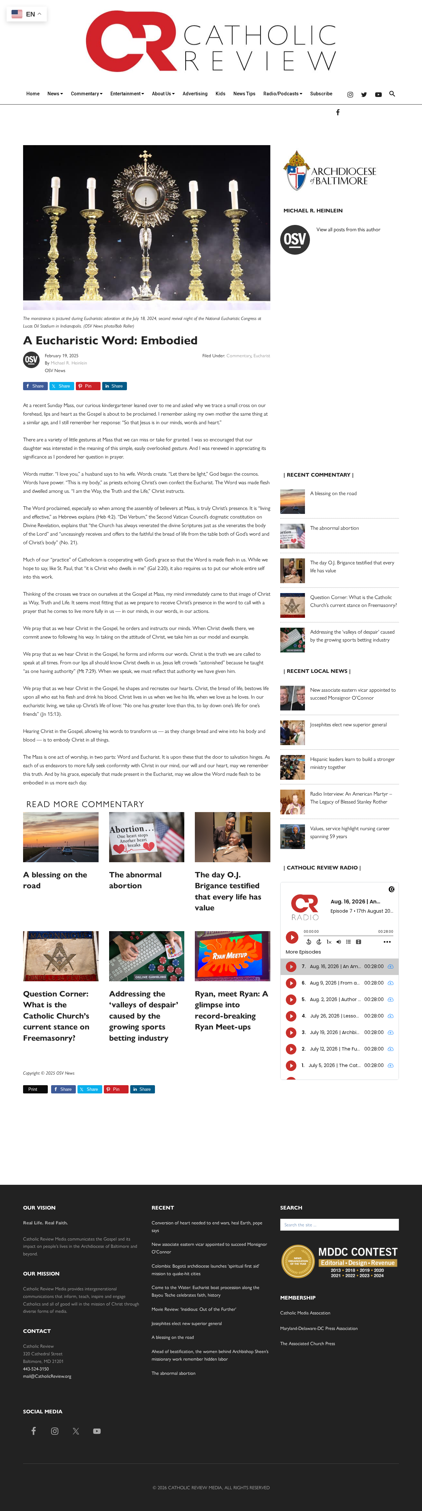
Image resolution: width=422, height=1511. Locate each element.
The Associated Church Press (307, 1343)
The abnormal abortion (334, 527)
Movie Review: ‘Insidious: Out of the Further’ (194, 1309)
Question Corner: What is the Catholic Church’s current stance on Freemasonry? (56, 1016)
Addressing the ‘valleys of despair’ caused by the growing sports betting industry (143, 1016)
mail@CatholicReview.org (47, 1375)
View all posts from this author (348, 229)
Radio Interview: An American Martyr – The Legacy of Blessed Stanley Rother (351, 797)
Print (32, 1089)
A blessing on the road (333, 493)
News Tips (244, 93)
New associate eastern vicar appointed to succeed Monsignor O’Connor (353, 693)
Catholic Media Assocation (305, 1312)
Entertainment (125, 93)
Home (33, 93)
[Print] (25, 1089)
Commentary (85, 93)
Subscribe (321, 93)
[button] (392, 94)
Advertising (195, 93)
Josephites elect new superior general (348, 724)
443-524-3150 (36, 1368)
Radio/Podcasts (281, 93)
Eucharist (262, 355)
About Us (162, 93)
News (53, 93)
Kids (221, 93)
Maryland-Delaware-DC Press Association (319, 1328)
